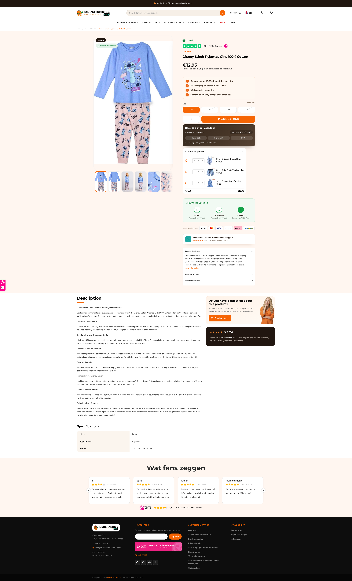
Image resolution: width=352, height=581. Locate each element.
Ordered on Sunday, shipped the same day (210, 94)
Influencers (236, 539)
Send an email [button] (221, 318)
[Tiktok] (155, 562)
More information (192, 268)
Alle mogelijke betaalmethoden (203, 547)
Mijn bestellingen (239, 534)
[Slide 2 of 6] (114, 181)
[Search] (222, 13)
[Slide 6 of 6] (167, 181)
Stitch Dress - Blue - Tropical (228, 181)
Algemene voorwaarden (199, 534)
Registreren (236, 530)
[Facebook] (137, 562)
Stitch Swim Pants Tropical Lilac (230, 170)
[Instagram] (143, 562)
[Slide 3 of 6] (127, 181)
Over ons (192, 530)
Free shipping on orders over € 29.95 (208, 85)
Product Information (192, 280)
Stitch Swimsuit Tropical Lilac (228, 159)
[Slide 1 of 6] (101, 181)
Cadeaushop (194, 568)
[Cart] (271, 12)
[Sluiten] (278, 3)
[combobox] (175, 13)
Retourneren (194, 552)
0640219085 (101, 543)
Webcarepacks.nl (136, 577)
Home (79, 29)
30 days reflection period (202, 90)
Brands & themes (90, 29)
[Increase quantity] (202, 161)
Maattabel (251, 102)
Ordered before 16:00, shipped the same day (211, 81)
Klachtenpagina (195, 539)
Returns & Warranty (192, 274)
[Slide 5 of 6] (154, 181)
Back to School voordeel (200, 128)
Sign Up (175, 536)
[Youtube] (149, 562)
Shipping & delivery (192, 251)
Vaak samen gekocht (194, 151)
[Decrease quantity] (194, 161)
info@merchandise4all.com (108, 547)
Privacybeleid (194, 543)
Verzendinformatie (196, 556)
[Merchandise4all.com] (93, 13)
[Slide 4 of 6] (141, 181)
